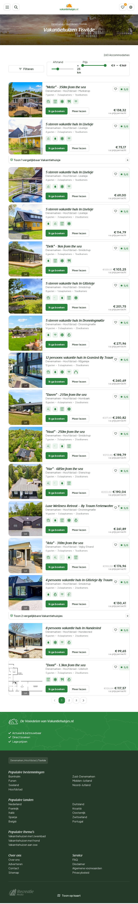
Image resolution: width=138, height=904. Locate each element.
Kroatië (77, 808)
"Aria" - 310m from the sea (70, 545)
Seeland (13, 785)
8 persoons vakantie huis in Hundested (73, 630)
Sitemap (13, 872)
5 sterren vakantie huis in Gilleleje (70, 285)
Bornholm (14, 776)
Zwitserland (79, 817)
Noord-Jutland (81, 785)
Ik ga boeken (56, 111)
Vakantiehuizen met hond (24, 840)
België (12, 821)
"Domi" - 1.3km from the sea (67, 667)
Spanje (12, 817)
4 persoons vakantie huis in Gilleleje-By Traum (79, 582)
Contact (13, 868)
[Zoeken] (16, 7)
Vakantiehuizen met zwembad (27, 836)
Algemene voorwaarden (87, 868)
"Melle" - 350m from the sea (68, 89)
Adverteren (15, 864)
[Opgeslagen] (122, 7)
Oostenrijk (78, 812)
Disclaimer (78, 864)
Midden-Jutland (82, 780)
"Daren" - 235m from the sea (68, 396)
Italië (11, 812)
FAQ (75, 859)
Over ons (14, 859)
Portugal (77, 821)
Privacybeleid (80, 872)
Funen (12, 780)
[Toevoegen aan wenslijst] (115, 88)
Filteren (28, 69)
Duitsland (78, 804)
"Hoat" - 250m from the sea (68, 433)
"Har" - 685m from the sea (68, 470)
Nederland (15, 804)
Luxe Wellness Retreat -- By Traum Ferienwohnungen (84, 508)
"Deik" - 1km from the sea (68, 248)
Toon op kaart (71, 895)
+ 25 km (79, 69)
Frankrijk (13, 808)
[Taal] (130, 7)
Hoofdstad (71, 24)
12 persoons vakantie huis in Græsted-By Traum (80, 359)
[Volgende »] (83, 700)
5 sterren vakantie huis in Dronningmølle (75, 322)
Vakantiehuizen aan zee (23, 844)
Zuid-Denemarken (83, 776)
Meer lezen (79, 111)
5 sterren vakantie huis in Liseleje (69, 126)
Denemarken (57, 24)
